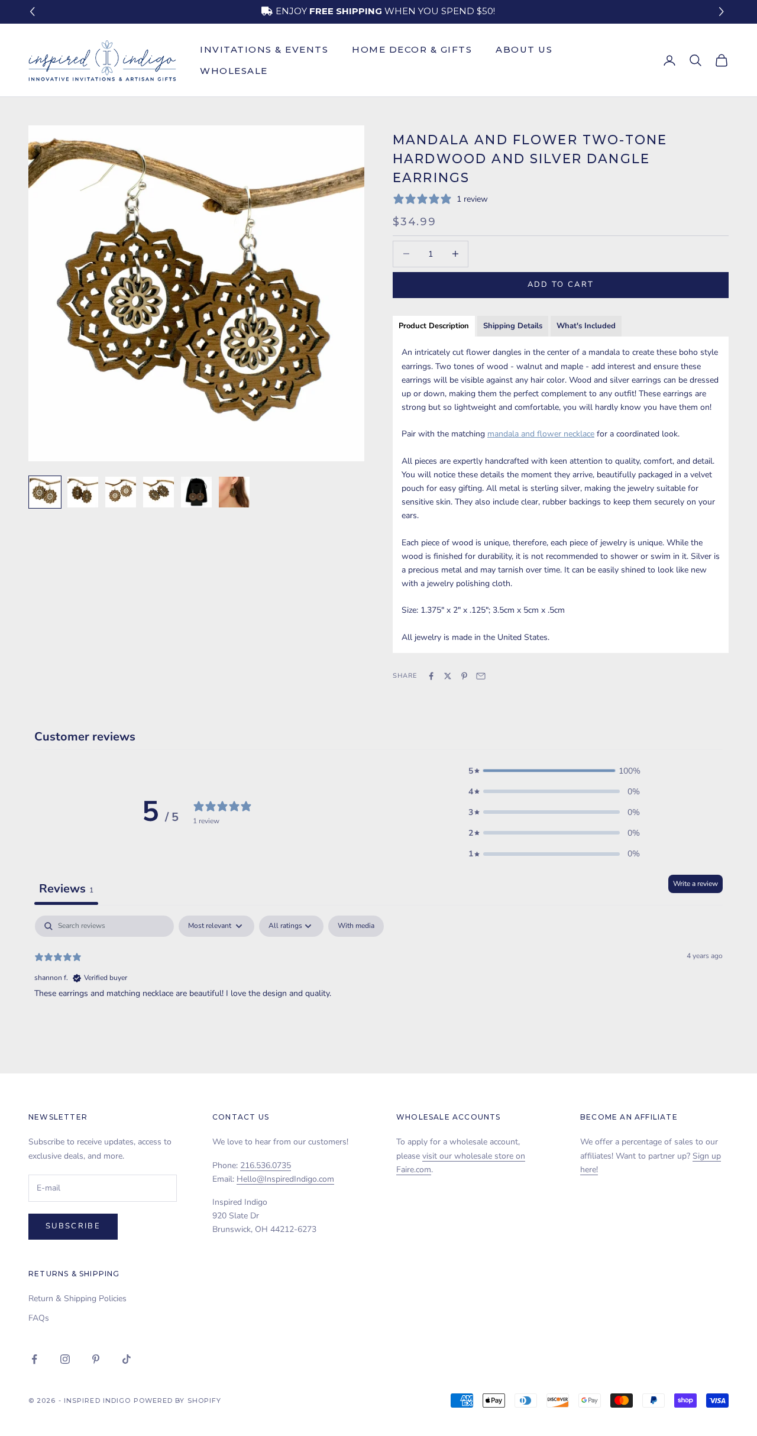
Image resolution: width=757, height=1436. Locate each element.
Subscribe (73, 1226)
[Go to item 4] (158, 492)
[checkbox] (356, 926)
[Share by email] (481, 676)
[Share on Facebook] (431, 676)
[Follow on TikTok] (126, 1359)
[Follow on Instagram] (65, 1359)
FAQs (38, 1318)
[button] (723, 12)
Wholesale (234, 70)
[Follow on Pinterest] (96, 1359)
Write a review (695, 883)
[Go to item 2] (82, 492)
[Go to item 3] (120, 492)
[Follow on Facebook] (34, 1359)
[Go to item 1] (45, 492)
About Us (524, 49)
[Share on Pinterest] (464, 676)
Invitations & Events (264, 49)
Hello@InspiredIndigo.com (285, 1179)
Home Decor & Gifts (412, 49)
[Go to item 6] (234, 492)
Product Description (434, 326)
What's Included (586, 326)
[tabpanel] (378, 991)
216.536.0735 (265, 1165)
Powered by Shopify (178, 1400)
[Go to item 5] (196, 492)
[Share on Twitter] (447, 676)
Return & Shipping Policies (77, 1298)
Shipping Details (512, 326)
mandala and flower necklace (540, 433)
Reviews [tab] (66, 889)
